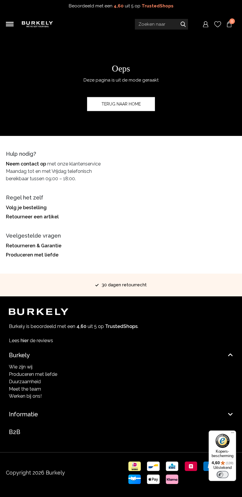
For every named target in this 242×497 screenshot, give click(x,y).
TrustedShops (158, 6)
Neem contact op (26, 164)
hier (25, 340)
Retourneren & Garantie (33, 245)
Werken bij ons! (25, 396)
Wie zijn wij (20, 367)
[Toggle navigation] (10, 24)
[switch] (222, 474)
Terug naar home (121, 104)
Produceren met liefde (32, 255)
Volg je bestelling (26, 207)
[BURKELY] (37, 24)
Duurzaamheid (25, 381)
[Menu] (232, 434)
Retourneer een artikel (32, 217)
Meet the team (25, 389)
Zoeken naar (183, 24)
